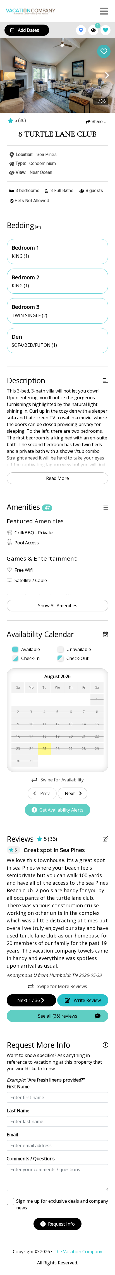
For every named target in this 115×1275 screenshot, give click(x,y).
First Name (18, 1086)
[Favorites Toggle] (105, 30)
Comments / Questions (31, 1159)
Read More (57, 478)
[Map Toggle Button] (81, 30)
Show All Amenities (57, 605)
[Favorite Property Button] (104, 51)
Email (12, 1135)
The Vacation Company (78, 1251)
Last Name (18, 1110)
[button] (7, 75)
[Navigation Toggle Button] (103, 11)
